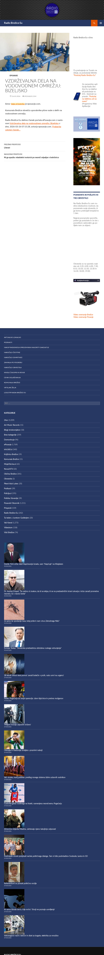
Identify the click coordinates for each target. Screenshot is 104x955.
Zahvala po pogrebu (13, 362)
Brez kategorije (10, 435)
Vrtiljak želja (10, 387)
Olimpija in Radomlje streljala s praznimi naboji (23, 750)
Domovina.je (9, 440)
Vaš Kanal (8, 523)
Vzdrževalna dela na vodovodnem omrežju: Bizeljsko (34, 123)
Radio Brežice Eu (13, 23)
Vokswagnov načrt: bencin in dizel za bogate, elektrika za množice (31, 936)
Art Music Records (12, 425)
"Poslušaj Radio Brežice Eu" (84, 75)
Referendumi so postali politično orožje (20, 883)
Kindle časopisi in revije (14, 372)
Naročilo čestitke (12, 352)
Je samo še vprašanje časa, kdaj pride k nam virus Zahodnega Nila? (31, 621)
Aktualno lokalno (12, 337)
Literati (12, 146)
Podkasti (8, 342)
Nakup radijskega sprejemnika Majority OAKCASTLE (26, 347)
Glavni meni (101, 23)
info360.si (8, 450)
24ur (6, 420)
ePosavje (14, 75)
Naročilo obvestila (13, 367)
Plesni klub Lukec (11, 484)
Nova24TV (8, 469)
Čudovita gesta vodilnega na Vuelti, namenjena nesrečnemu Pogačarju (33, 804)
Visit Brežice (9, 533)
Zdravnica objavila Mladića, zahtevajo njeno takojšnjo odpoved (30, 829)
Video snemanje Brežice (83, 315)
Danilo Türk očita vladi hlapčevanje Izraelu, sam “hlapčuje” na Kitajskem (33, 564)
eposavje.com (30, 96)
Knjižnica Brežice (11, 454)
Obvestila (8, 479)
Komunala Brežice (12, 382)
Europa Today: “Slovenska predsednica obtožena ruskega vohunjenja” (32, 648)
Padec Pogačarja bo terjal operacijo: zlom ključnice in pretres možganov (33, 699)
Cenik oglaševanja (12, 377)
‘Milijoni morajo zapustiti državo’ (17, 725)
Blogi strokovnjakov (12, 430)
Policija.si (7, 493)
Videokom (8, 528)
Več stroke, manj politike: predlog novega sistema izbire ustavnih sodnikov (34, 777)
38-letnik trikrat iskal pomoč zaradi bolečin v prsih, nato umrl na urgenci (34, 675)
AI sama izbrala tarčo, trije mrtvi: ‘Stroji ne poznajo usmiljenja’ (29, 910)
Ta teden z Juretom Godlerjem (16, 518)
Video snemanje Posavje (83, 317)
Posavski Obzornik (11, 503)
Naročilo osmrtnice (13, 357)
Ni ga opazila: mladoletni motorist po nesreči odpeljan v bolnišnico (31, 156)
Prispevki (7, 508)
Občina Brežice (10, 474)
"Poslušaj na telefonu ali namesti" (89, 99)
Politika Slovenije (11, 498)
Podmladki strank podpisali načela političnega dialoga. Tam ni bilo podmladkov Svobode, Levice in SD (46, 856)
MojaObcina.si (10, 464)
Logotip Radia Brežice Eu (15, 392)
